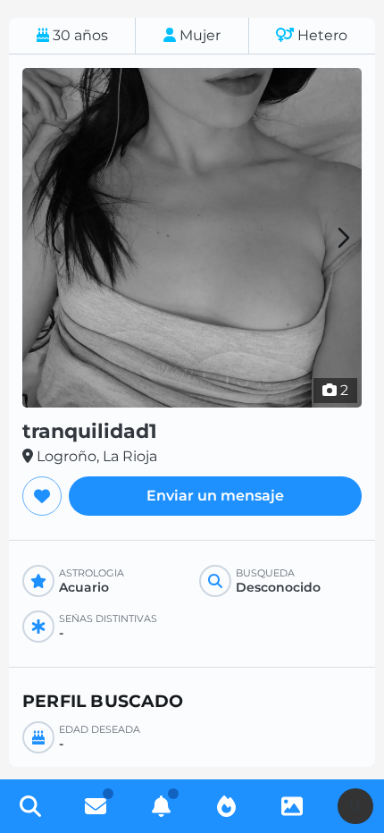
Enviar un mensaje (215, 495)
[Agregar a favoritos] (42, 496)
